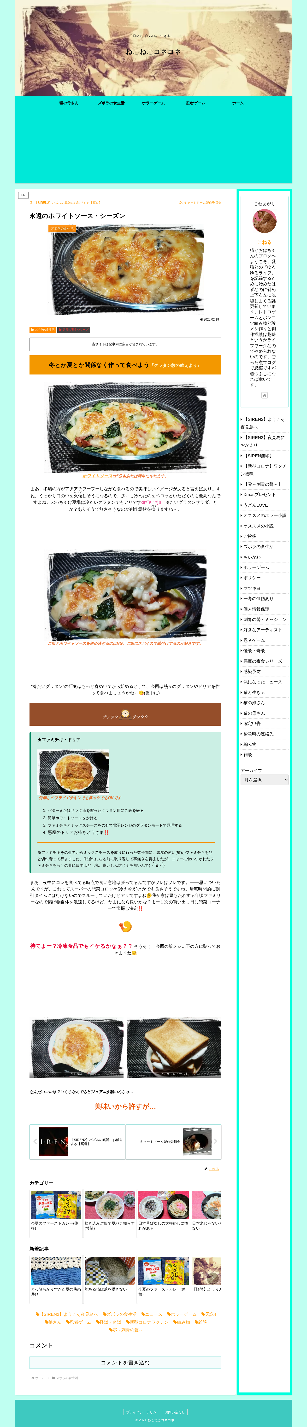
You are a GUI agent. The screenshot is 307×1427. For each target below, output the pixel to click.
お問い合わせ (175, 1412)
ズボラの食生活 (45, 329)
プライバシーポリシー (143, 1412)
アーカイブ (251, 770)
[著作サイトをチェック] (264, 395)
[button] (213, 1213)
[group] (56, 1213)
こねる (264, 242)
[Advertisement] (153, 149)
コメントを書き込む (125, 1363)
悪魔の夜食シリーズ (76, 329)
